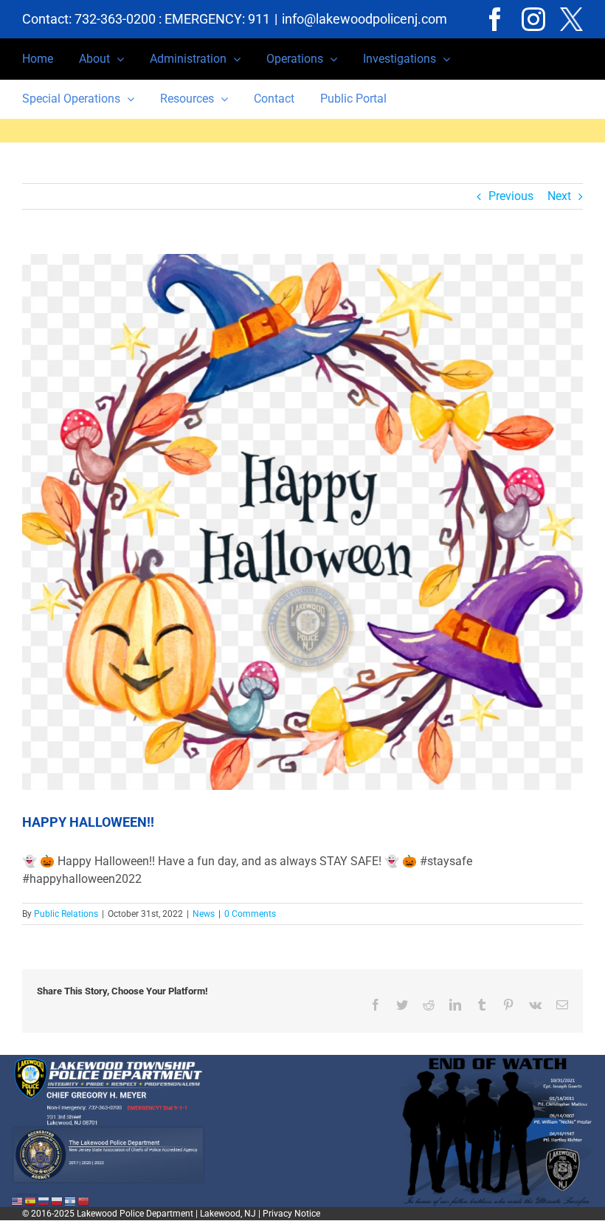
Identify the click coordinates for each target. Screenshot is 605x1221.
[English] (17, 1201)
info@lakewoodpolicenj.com (364, 19)
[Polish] (57, 1201)
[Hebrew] (70, 1201)
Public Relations (66, 914)
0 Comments (250, 914)
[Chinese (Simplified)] (84, 1201)
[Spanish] (31, 1201)
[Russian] (44, 1201)
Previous (510, 196)
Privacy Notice (291, 1213)
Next (559, 196)
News (204, 914)
